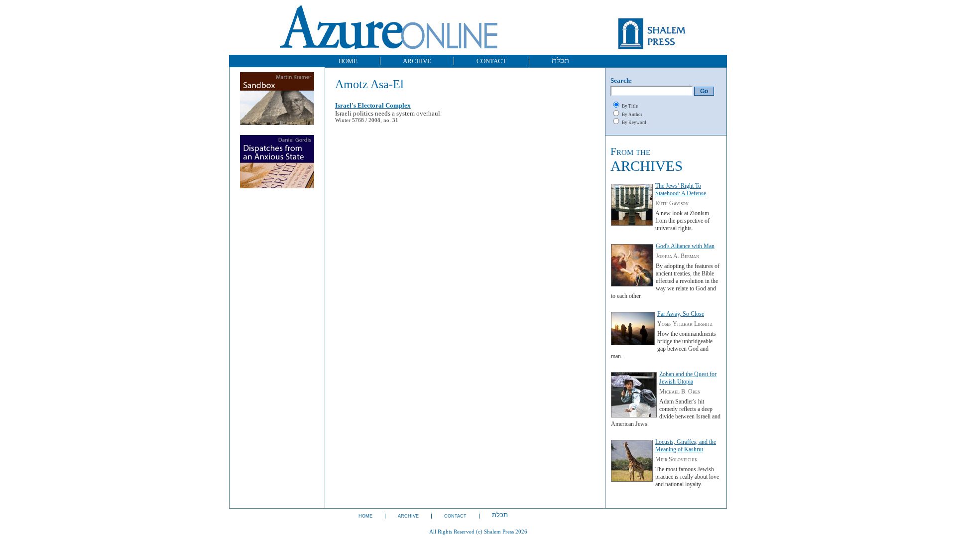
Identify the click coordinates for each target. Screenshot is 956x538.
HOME (348, 61)
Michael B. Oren (680, 391)
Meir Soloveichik (676, 459)
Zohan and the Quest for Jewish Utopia (688, 378)
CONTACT (491, 61)
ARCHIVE (417, 61)
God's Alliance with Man (685, 246)
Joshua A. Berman (677, 256)
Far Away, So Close (680, 313)
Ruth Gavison (672, 203)
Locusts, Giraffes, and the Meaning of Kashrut (685, 445)
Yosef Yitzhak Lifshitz (685, 323)
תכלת (560, 60)
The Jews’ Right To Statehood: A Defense (680, 189)
